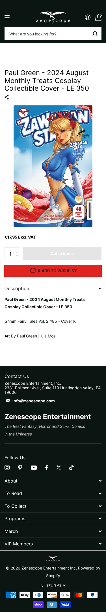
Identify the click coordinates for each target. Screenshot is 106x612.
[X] (59, 467)
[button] (18, 249)
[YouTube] (34, 468)
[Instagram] (7, 467)
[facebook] (46, 467)
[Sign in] (87, 17)
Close (53, 481)
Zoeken (95, 33)
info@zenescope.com (33, 400)
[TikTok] (71, 467)
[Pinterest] (20, 467)
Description (17, 288)
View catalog (8, 17)
